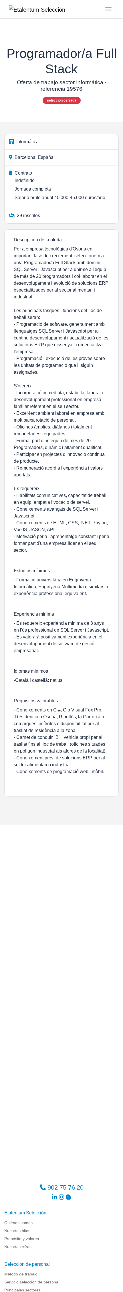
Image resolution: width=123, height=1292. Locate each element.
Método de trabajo (20, 1274)
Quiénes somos (18, 1222)
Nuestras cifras (17, 1246)
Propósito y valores (21, 1238)
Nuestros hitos (17, 1230)
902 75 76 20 (65, 1187)
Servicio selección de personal (31, 1282)
